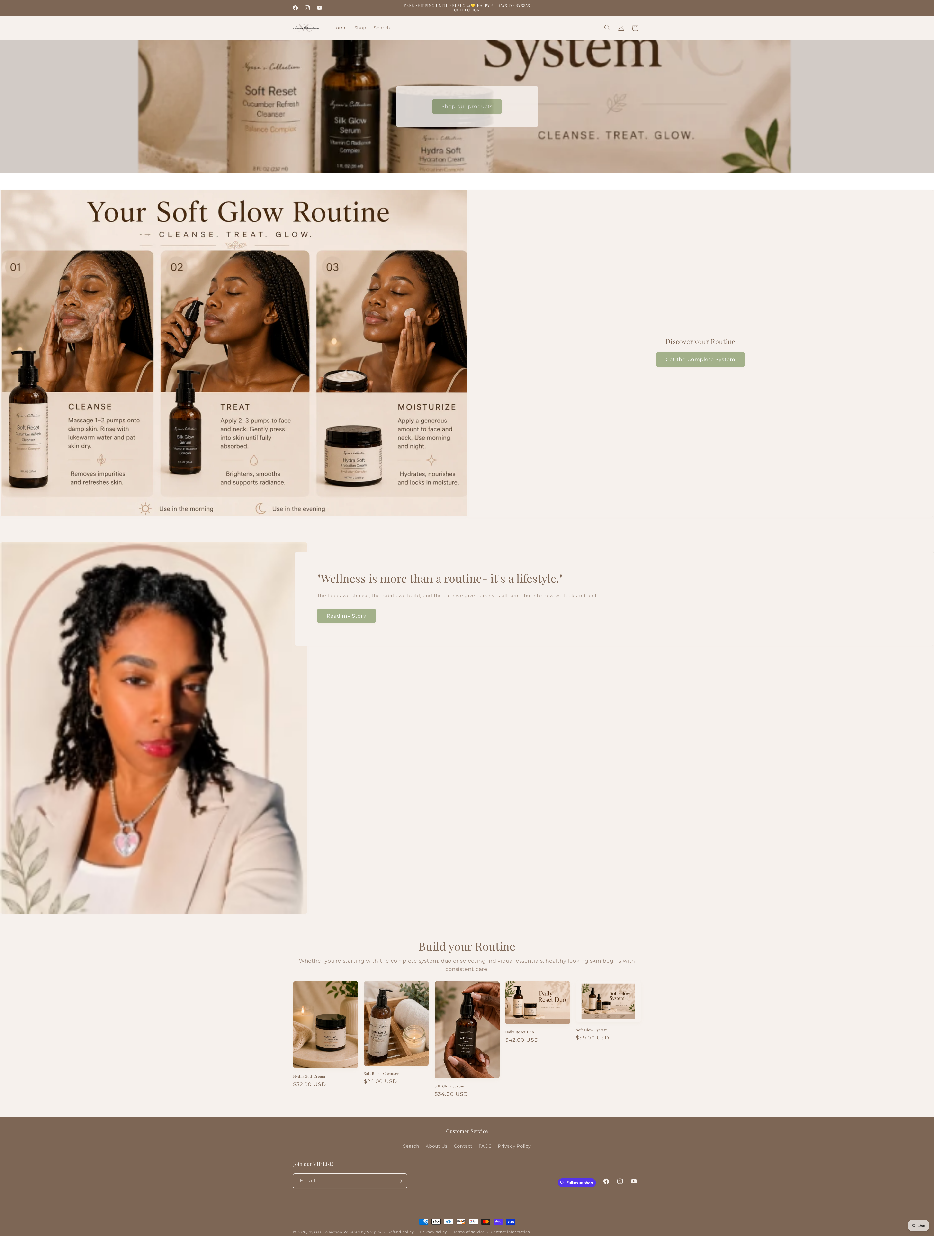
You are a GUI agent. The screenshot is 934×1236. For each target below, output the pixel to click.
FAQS (485, 1146)
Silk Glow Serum (449, 1086)
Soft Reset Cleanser (381, 1073)
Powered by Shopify (362, 1232)
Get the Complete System (701, 359)
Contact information (510, 1232)
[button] (607, 28)
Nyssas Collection (325, 1232)
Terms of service (469, 1232)
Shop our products (467, 106)
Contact (463, 1146)
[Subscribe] (400, 1181)
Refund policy (401, 1232)
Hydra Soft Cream (309, 1076)
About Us (436, 1146)
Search (411, 1146)
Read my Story (346, 616)
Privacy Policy (514, 1146)
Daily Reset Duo (519, 1032)
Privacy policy (433, 1232)
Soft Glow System (591, 1030)
